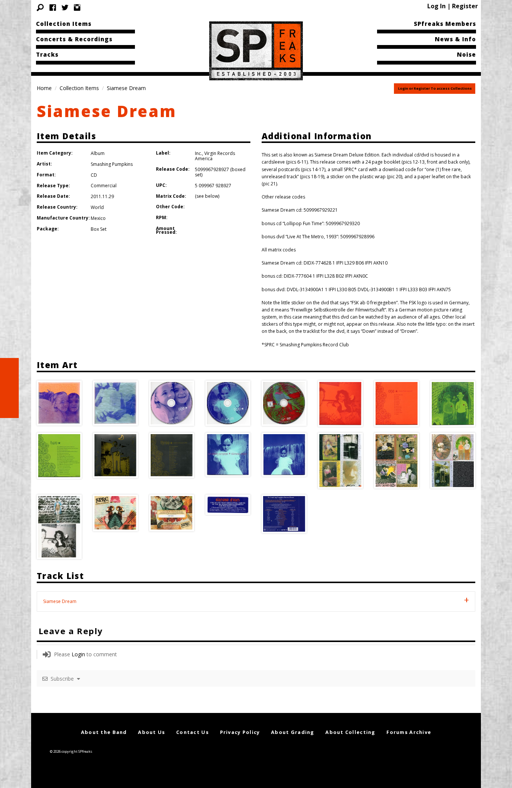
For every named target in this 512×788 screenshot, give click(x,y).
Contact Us (192, 732)
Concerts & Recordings (74, 39)
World (97, 207)
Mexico (98, 218)
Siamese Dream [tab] (59, 601)
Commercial (104, 185)
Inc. (198, 153)
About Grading (292, 732)
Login (78, 654)
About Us (151, 732)
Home (44, 88)
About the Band (104, 732)
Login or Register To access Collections (435, 88)
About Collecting (350, 732)
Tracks (47, 54)
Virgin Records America (215, 156)
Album (98, 153)
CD (94, 175)
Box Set (98, 229)
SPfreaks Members (445, 23)
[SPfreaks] (256, 50)
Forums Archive (408, 732)
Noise (466, 54)
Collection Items (63, 23)
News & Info (455, 39)
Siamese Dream (107, 111)
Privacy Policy (240, 732)
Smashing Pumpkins (112, 164)
